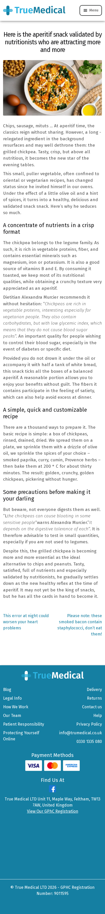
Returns (94, 698)
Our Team (12, 715)
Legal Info (12, 698)
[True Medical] (52, 675)
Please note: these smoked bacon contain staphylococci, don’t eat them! (79, 624)
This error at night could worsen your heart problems (26, 621)
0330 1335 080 (89, 741)
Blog (7, 689)
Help (97, 715)
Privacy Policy (89, 724)
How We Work (15, 706)
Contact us (92, 706)
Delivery (94, 689)
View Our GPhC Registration (52, 811)
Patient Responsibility (23, 724)
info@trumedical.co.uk (80, 732)
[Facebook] (52, 790)
